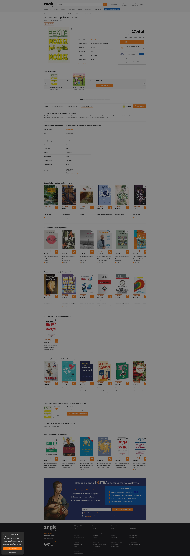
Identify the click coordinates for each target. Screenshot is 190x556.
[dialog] (12, 543)
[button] (12, 552)
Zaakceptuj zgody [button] (12, 548)
